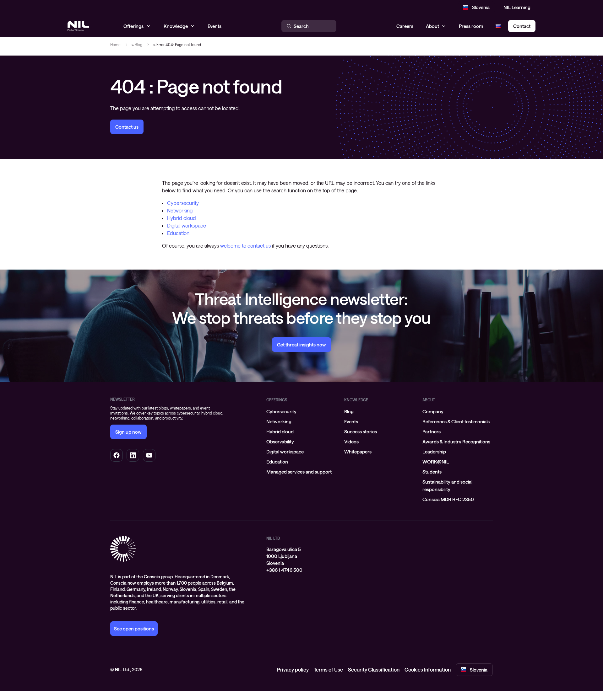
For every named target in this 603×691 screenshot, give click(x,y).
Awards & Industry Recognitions (456, 441)
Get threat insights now (301, 344)
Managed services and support (299, 471)
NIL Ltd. (273, 538)
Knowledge (356, 400)
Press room (471, 26)
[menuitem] (301, 411)
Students (432, 471)
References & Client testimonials (456, 421)
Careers (404, 26)
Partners (431, 431)
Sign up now (128, 432)
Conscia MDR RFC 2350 (448, 499)
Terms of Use (328, 669)
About (432, 26)
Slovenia (481, 7)
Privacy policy (293, 669)
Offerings (276, 400)
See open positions (134, 628)
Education (178, 233)
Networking (180, 210)
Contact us (127, 127)
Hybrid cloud (181, 218)
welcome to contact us (245, 246)
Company (432, 411)
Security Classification (373, 669)
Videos (351, 441)
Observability (280, 441)
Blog (138, 44)
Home (115, 44)
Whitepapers (358, 451)
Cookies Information (428, 669)
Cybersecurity (183, 203)
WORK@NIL (435, 461)
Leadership (434, 451)
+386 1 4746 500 (284, 570)
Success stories (360, 431)
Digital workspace (186, 225)
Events (351, 421)
